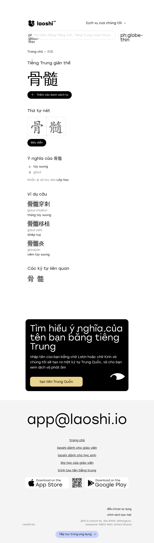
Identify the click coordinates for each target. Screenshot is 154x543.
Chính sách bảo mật (119, 514)
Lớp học (63, 180)
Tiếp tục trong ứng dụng (75, 534)
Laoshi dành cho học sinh (77, 455)
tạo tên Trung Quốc (56, 382)
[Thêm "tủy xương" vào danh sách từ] (29, 167)
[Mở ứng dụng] (47, 482)
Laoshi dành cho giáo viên (77, 448)
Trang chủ (35, 51)
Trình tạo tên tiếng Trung (77, 470)
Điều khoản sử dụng (119, 509)
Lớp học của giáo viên (77, 463)
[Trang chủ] (41, 23)
